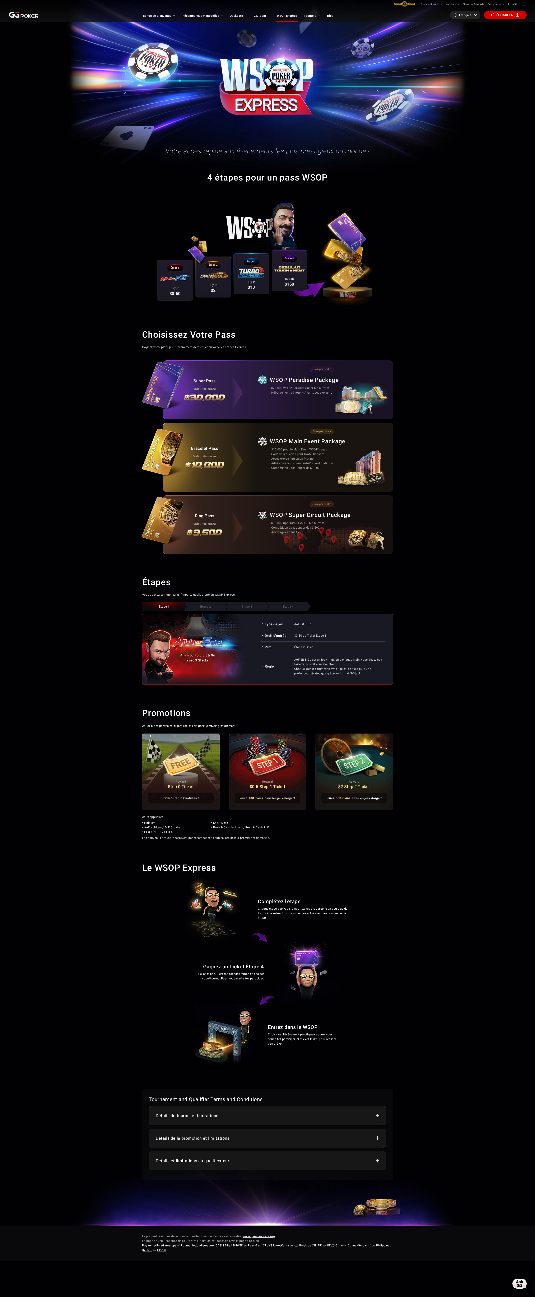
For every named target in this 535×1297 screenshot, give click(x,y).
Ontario (340, 1245)
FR (319, 1245)
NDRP (147, 1250)
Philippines (383, 1245)
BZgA (228, 1245)
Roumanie (188, 1245)
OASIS (219, 1245)
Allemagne (206, 1245)
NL (315, 1245)
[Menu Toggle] (524, 4)
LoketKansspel (283, 1245)
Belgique (305, 1245)
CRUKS (268, 1245)
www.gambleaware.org (259, 1236)
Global (161, 1250)
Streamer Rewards (473, 4)
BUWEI (237, 1245)
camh (367, 1245)
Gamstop (168, 1245)
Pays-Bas (254, 1245)
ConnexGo (355, 1245)
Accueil (512, 4)
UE (329, 1245)
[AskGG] (519, 1284)
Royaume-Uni (151, 1245)
